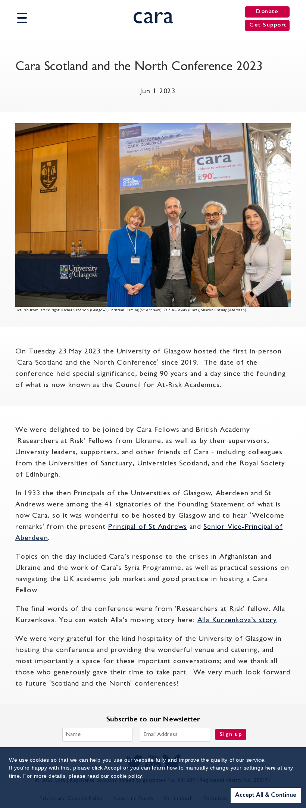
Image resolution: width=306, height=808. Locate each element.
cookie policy (126, 776)
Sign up (230, 734)
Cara (153, 17)
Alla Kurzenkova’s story (237, 620)
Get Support (268, 25)
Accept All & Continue (265, 795)
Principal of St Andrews (147, 527)
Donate (267, 12)
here (270, 768)
